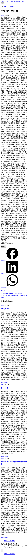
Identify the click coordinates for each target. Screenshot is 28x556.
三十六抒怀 (4, 388)
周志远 (2, 15)
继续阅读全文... (5, 382)
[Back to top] (2, 550)
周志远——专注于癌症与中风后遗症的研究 (12, 1)
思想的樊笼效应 (6, 309)
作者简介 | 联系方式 (9, 6)
